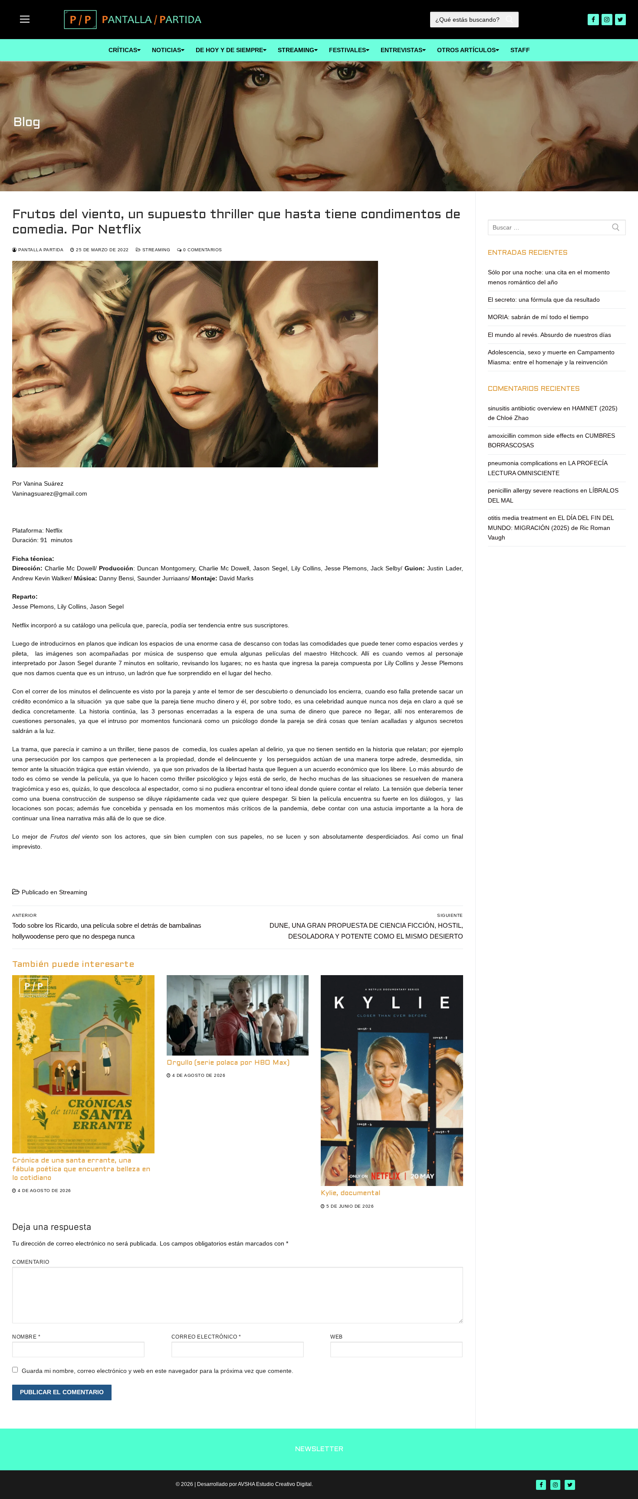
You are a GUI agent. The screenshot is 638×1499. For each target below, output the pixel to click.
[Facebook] (593, 19)
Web (336, 1337)
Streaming (155, 249)
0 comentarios (202, 249)
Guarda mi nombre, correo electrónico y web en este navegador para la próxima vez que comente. (157, 1370)
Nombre (26, 1337)
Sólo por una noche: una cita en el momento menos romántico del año (549, 277)
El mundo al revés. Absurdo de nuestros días (549, 334)
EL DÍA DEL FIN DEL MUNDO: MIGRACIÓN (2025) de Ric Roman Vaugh (551, 527)
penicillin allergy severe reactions (533, 490)
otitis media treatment (517, 517)
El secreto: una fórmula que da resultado (544, 299)
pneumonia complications (523, 463)
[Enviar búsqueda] (509, 19)
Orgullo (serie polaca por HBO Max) (228, 1063)
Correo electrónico (206, 1337)
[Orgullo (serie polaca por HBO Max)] (238, 1015)
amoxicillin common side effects (531, 435)
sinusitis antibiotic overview (525, 408)
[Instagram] (607, 19)
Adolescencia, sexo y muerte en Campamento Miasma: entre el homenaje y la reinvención (551, 357)
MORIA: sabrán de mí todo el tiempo (538, 316)
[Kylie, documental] (392, 1080)
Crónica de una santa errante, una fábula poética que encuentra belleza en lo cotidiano (81, 1169)
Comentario (30, 1262)
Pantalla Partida (40, 249)
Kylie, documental (350, 1193)
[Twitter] (620, 19)
